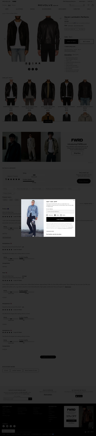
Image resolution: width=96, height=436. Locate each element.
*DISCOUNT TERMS (50, 231)
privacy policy (70, 227)
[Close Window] (74, 200)
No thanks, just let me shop (53, 234)
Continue (60, 219)
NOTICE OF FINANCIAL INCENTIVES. (65, 228)
